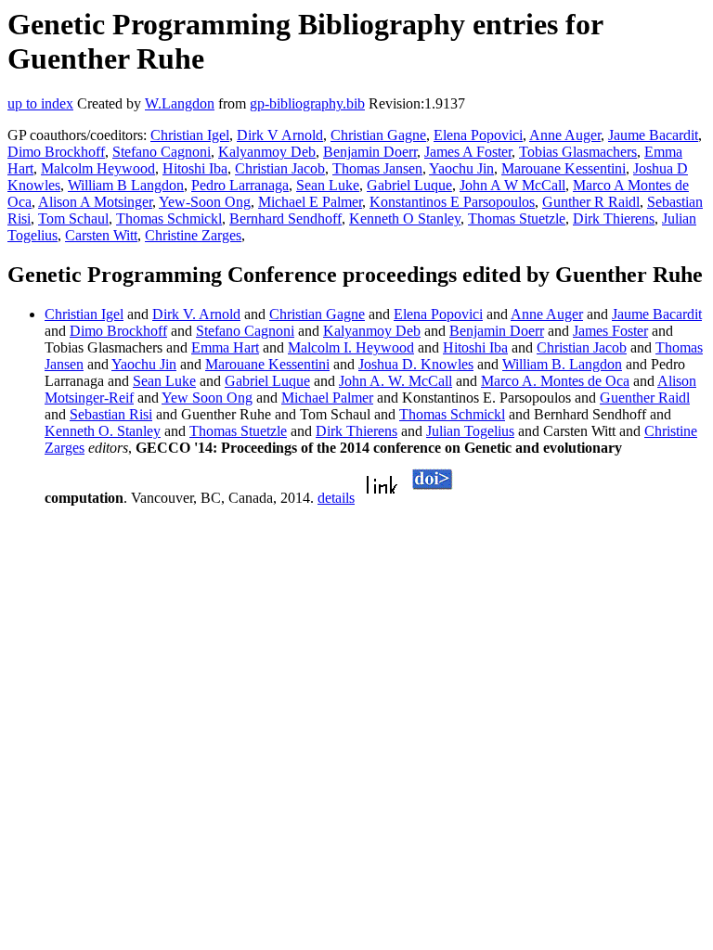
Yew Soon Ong (207, 397)
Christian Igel (189, 135)
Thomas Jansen (377, 168)
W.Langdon (179, 103)
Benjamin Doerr (370, 152)
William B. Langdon (562, 364)
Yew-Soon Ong (205, 202)
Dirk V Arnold (280, 135)
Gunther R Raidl (591, 202)
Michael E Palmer (310, 202)
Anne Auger (565, 135)
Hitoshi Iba (194, 168)
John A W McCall (512, 185)
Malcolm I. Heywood (351, 347)
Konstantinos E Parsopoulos (452, 202)
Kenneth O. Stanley (103, 431)
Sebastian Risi (111, 414)
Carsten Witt (101, 235)
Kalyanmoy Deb (267, 152)
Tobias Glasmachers (578, 152)
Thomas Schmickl (169, 218)
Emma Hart (225, 347)
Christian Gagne (378, 135)
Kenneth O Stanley (404, 218)
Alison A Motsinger (95, 202)
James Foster (610, 331)
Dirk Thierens (614, 218)
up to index (40, 103)
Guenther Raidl (645, 397)
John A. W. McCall (395, 381)
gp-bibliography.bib (307, 103)
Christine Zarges (193, 235)
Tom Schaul (73, 218)
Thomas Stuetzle (516, 218)
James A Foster (468, 152)
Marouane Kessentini (563, 168)
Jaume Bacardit (653, 135)
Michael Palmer (327, 397)
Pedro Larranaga (240, 185)
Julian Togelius (470, 431)
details (336, 498)
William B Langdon (126, 185)
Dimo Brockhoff (56, 152)
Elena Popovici (478, 135)
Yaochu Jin (461, 168)
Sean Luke (327, 185)
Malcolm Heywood (98, 168)
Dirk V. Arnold (196, 314)
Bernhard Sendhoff (285, 218)
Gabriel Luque (409, 185)
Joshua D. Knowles (415, 364)
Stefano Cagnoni (161, 152)
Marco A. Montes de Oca (555, 381)
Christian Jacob (280, 168)
